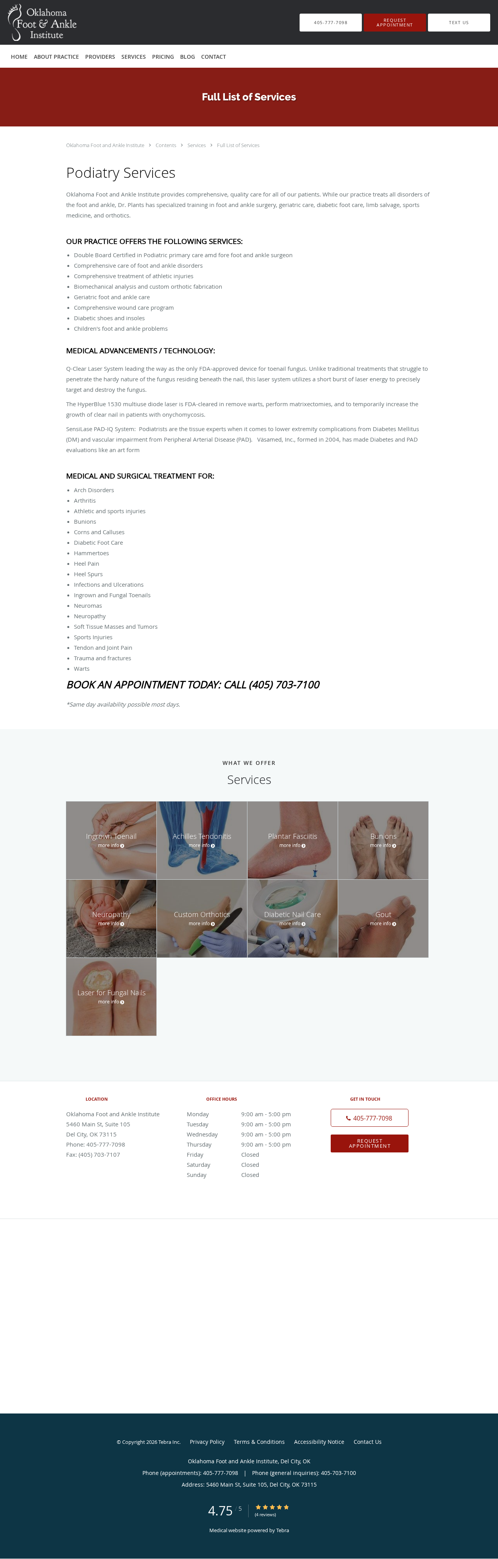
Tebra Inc (168, 1441)
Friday (223, 1154)
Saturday (223, 1164)
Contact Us (368, 1441)
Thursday (239, 1144)
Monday (239, 1114)
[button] (395, 23)
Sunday (223, 1174)
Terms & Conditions (259, 1441)
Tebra (282, 1530)
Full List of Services (238, 145)
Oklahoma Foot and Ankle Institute (106, 145)
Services (197, 145)
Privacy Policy (207, 1441)
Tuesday (239, 1124)
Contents (166, 145)
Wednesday (239, 1134)
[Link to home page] (30, 22)
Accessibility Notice (319, 1441)
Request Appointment (370, 1143)
